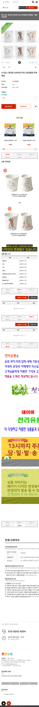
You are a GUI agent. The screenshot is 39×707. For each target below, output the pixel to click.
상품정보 (7, 154)
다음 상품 (31, 62)
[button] (36, 149)
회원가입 (7, 2)
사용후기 (19, 154)
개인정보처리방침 (14, 624)
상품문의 (31, 154)
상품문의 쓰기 (20, 324)
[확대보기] (19, 62)
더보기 (32, 297)
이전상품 (7, 62)
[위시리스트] (36, 106)
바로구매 (9, 106)
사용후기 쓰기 (20, 297)
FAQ (10, 683)
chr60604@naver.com (11, 664)
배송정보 (7, 157)
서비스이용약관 (5, 624)
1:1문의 (29, 683)
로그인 (16, 2)
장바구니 (24, 106)
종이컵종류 (4, 95)
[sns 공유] (35, 67)
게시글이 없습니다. (9, 694)
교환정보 (19, 157)
